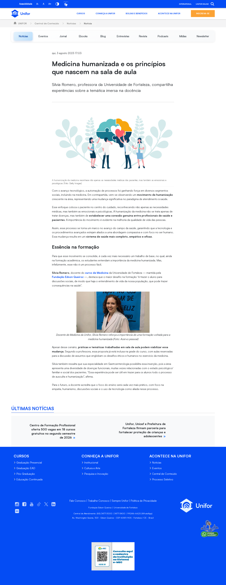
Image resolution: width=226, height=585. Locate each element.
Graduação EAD (25, 468)
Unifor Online (202, 4)
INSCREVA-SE (202, 13)
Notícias (71, 23)
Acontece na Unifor (169, 13)
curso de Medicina (96, 272)
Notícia (88, 23)
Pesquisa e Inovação (96, 473)
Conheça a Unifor (105, 13)
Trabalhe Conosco (99, 500)
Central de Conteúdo (47, 23)
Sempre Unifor (120, 500)
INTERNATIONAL (185, 4)
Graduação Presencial (29, 462)
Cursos (81, 13)
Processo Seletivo (162, 479)
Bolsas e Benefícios (136, 13)
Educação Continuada (29, 479)
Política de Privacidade (144, 500)
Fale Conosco (77, 500)
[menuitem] (23, 36)
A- (37, 3)
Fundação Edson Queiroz (68, 277)
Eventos (157, 468)
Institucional (91, 462)
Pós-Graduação (25, 473)
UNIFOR (22, 23)
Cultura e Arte (92, 468)
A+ (49, 3)
